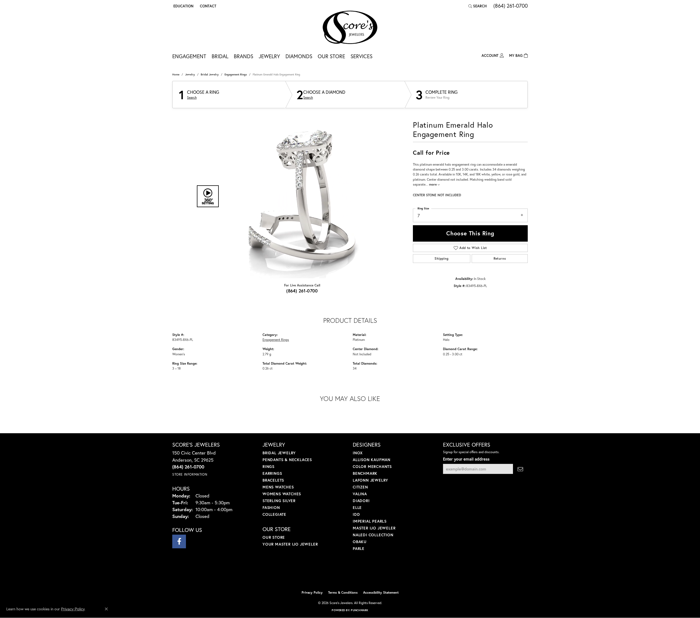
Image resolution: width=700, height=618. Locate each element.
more (433, 184)
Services (361, 56)
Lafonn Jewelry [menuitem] (370, 480)
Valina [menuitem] (360, 493)
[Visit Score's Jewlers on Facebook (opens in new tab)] (179, 541)
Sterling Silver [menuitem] (279, 500)
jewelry (190, 74)
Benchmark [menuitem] (365, 473)
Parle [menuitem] (358, 548)
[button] (182, 6)
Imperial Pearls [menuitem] (370, 521)
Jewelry (269, 56)
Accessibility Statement (381, 592)
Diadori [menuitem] (361, 500)
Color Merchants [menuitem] (372, 466)
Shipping (441, 258)
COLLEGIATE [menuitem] (274, 514)
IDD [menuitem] (356, 514)
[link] (207, 6)
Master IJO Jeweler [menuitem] (374, 528)
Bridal (220, 56)
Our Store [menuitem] (273, 537)
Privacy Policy (312, 592)
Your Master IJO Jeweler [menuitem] (290, 544)
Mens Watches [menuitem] (278, 487)
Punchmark (359, 610)
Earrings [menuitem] (272, 473)
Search (192, 97)
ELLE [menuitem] (357, 507)
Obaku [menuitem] (360, 541)
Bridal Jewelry (210, 74)
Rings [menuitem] (268, 466)
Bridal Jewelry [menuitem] (279, 452)
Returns (500, 258)
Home (175, 74)
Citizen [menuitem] (360, 487)
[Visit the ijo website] (336, 574)
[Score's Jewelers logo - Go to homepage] (350, 27)
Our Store (331, 56)
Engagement (189, 56)
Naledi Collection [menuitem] (373, 534)
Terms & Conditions (343, 592)
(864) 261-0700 (302, 291)
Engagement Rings (235, 74)
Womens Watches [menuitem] (281, 493)
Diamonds (298, 56)
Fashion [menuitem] (271, 507)
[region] (301, 196)
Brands (243, 56)
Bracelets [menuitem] (273, 480)
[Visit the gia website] (363, 574)
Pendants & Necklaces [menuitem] (287, 459)
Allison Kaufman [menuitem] (371, 459)
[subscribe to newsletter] (520, 469)
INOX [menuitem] (358, 452)
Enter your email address (466, 459)
